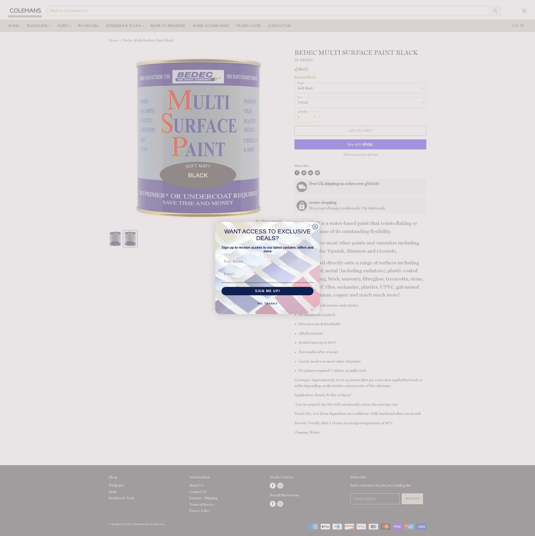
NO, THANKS (268, 303)
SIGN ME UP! (267, 291)
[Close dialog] (315, 226)
